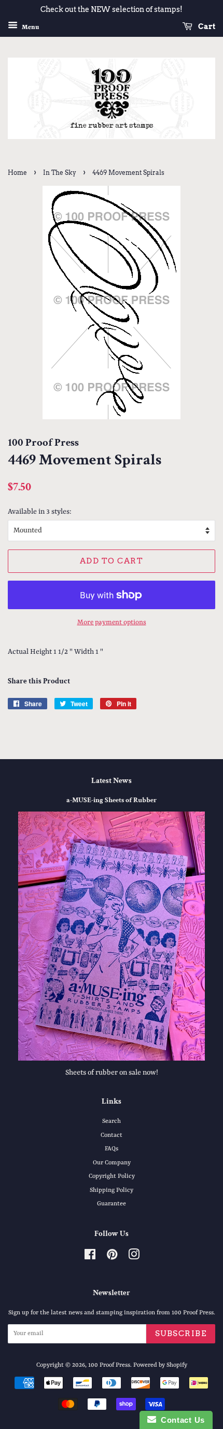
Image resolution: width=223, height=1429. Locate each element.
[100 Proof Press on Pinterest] (112, 1257)
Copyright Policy (112, 1176)
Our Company (112, 1162)
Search (111, 1121)
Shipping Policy (111, 1190)
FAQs (111, 1148)
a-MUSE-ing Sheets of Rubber (111, 800)
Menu (29, 27)
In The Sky (59, 172)
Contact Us (180, 1420)
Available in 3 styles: (40, 511)
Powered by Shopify (160, 1365)
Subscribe (181, 1333)
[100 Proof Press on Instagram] (134, 1257)
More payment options (111, 622)
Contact (111, 1135)
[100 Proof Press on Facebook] (90, 1257)
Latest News (111, 781)
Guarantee (111, 1203)
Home (17, 172)
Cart (206, 26)
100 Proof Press (109, 1365)
